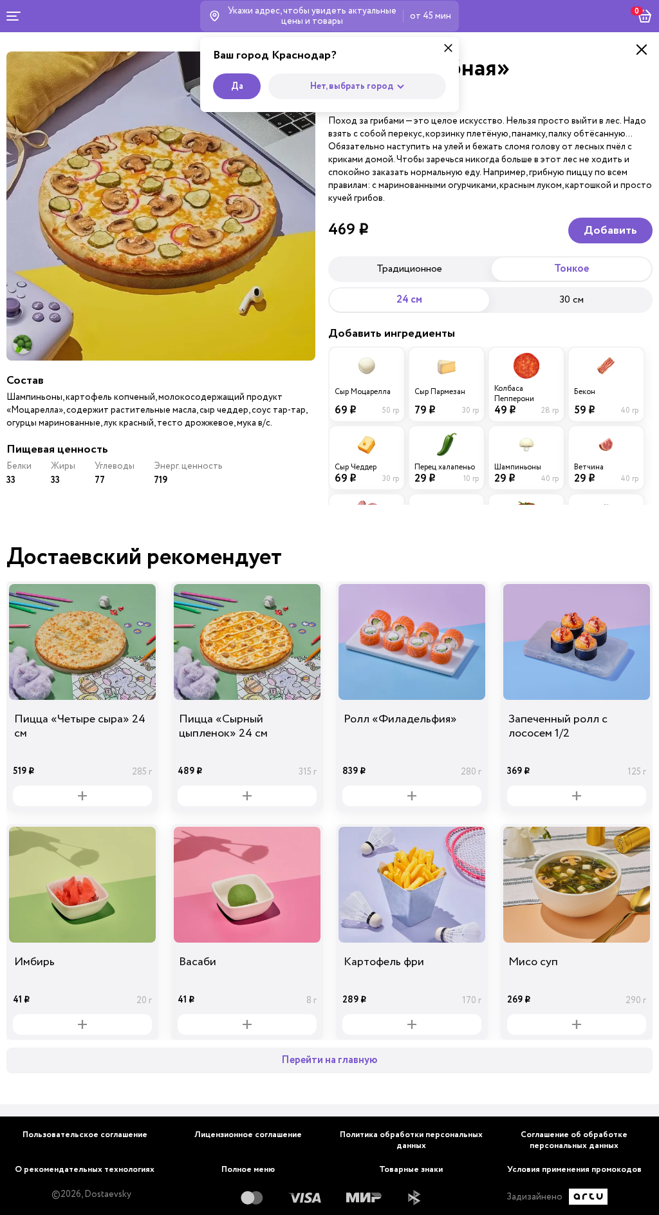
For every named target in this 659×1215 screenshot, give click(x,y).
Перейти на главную (329, 1060)
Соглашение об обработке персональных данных (574, 1140)
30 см (571, 299)
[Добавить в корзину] (82, 796)
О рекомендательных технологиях (84, 1169)
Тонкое (571, 268)
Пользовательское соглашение (85, 1134)
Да (237, 86)
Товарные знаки (411, 1169)
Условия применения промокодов (574, 1169)
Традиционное (409, 268)
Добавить (610, 230)
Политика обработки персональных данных (411, 1140)
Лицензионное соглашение (248, 1134)
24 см (409, 299)
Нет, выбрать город (351, 86)
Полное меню (248, 1169)
